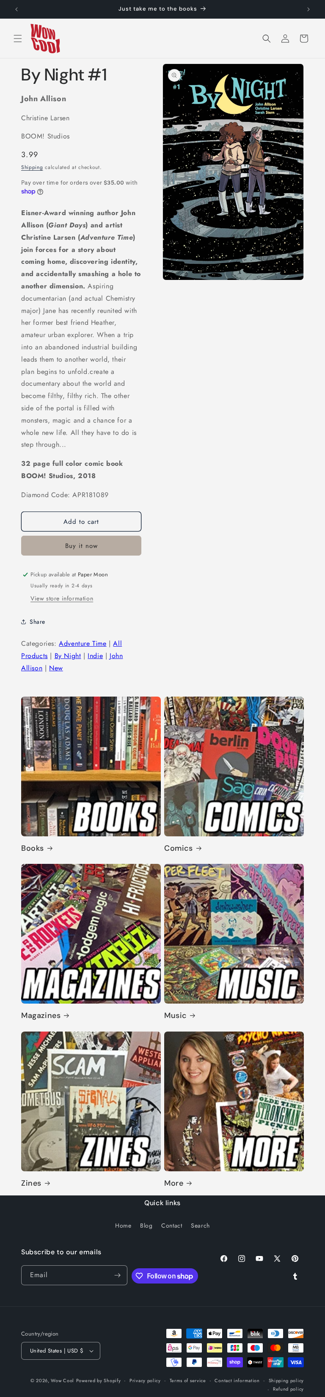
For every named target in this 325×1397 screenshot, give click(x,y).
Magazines (41, 1016)
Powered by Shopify (98, 1380)
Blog (146, 1225)
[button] (17, 38)
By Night (68, 656)
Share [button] (37, 621)
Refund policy (288, 1389)
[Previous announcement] (16, 9)
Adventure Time (82, 643)
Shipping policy (286, 1380)
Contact (171, 1225)
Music (175, 1016)
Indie (95, 656)
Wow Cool (62, 1380)
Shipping (32, 167)
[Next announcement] (308, 9)
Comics (178, 848)
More (173, 1183)
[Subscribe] (117, 1275)
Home (123, 1225)
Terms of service (188, 1380)
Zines (31, 1183)
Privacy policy (145, 1380)
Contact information (237, 1380)
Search (200, 1225)
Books (32, 848)
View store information (61, 598)
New (56, 668)
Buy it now (81, 546)
